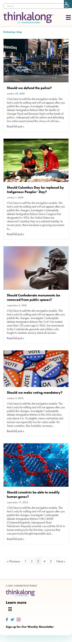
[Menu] (10, 609)
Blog (19, 31)
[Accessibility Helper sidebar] (68, 4)
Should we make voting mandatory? (34, 392)
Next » (60, 561)
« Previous (13, 561)
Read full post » (15, 126)
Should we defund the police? (29, 88)
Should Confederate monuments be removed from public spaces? (33, 297)
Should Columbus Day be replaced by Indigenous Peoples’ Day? (35, 189)
